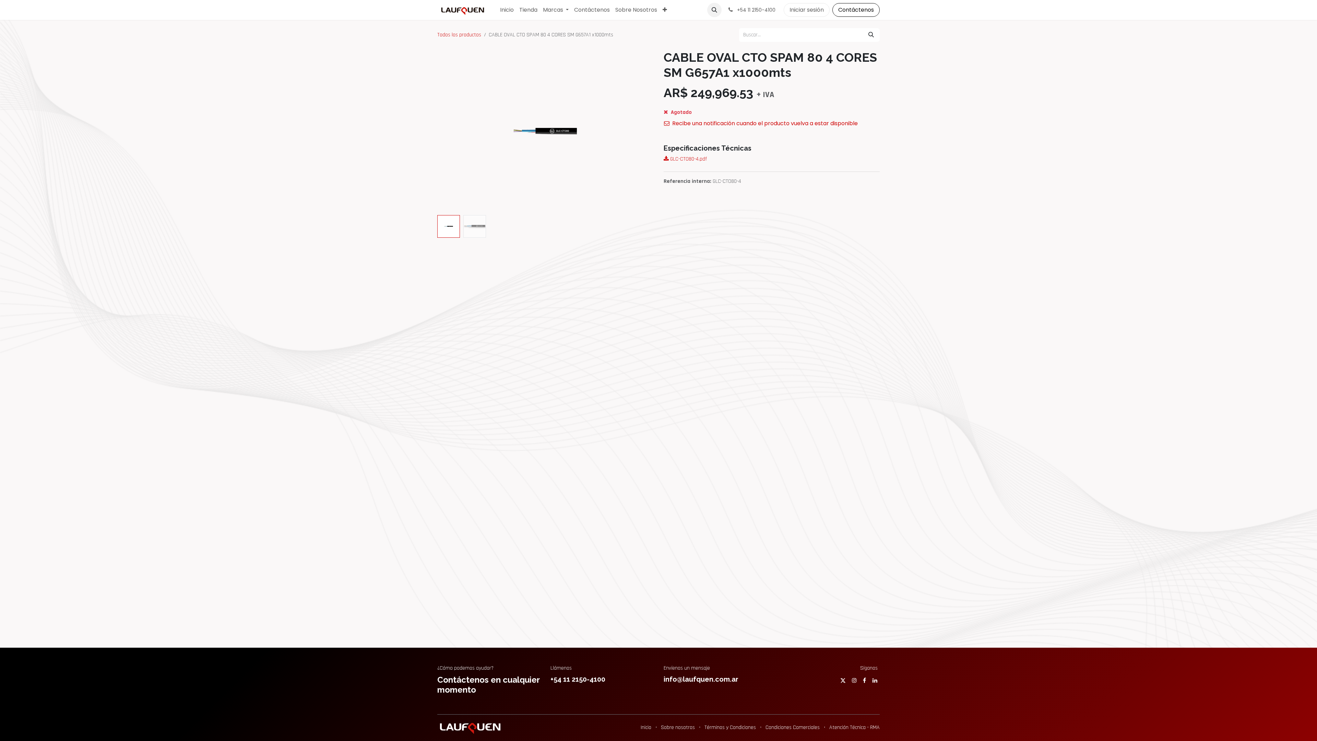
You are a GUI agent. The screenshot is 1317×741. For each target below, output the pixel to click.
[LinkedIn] (875, 680)
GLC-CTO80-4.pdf (688, 159)
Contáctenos (856, 10)
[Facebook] (864, 680)
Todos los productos (459, 34)
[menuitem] (507, 10)
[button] (714, 10)
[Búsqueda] (871, 35)
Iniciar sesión (807, 10)
